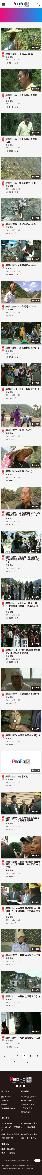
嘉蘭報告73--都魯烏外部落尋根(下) (21, 96)
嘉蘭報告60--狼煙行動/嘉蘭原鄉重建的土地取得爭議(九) (23, 651)
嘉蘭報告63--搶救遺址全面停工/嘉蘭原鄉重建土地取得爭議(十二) (23, 514)
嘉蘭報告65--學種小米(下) (19, 430)
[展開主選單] (3, 4)
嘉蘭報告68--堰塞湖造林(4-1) (21, 306)
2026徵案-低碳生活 (29, 1123)
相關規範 (5, 1100)
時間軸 (4, 1104)
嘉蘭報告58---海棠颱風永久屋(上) (23, 735)
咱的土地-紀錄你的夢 (10, 1134)
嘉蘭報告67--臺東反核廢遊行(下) (22, 347)
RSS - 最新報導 (8, 1149)
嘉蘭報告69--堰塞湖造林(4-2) (21, 265)
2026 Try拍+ (6, 1123)
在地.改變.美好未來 (29, 1134)
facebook (17, 1086)
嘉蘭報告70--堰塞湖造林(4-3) (21, 224)
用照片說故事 (7, 1138)
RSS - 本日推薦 (8, 1152)
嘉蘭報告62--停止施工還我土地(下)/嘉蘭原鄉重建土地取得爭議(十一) (23, 559)
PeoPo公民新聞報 (29, 1096)
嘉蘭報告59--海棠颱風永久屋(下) (22, 694)
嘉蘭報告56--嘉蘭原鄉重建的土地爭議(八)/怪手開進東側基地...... (22, 819)
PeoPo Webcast (28, 1100)
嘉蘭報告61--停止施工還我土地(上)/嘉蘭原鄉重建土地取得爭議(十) (22, 606)
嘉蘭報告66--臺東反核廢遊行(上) (22, 388)
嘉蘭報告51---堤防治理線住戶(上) (23, 1037)
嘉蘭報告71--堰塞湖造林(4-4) (21, 182)
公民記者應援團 (27, 1104)
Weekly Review (8, 1108)
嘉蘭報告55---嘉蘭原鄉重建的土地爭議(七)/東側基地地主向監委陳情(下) (23, 864)
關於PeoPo (6, 1096)
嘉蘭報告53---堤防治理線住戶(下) (23, 955)
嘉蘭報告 (9, 57)
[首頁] (21, 4)
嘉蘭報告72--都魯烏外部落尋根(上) (21, 140)
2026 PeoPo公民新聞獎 (10, 1129)
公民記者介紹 (27, 1108)
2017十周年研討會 (29, 1127)
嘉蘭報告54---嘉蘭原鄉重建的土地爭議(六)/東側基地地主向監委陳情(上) (23, 911)
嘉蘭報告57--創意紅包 (17, 776)
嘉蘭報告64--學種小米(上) (19, 471)
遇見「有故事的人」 (29, 1138)
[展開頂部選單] (38, 4)
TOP (37, 1160)
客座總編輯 (26, 1112)
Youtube (24, 1086)
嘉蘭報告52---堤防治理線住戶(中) (23, 996)
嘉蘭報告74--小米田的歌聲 (19, 53)
